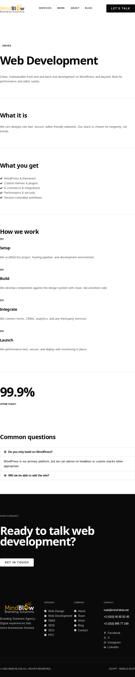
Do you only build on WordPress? (30, 452)
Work (61, 8)
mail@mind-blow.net (116, 610)
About (75, 8)
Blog (88, 8)
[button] (67, 452)
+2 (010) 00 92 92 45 (116, 616)
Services (45, 8)
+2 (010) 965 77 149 (116, 623)
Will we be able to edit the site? (28, 475)
